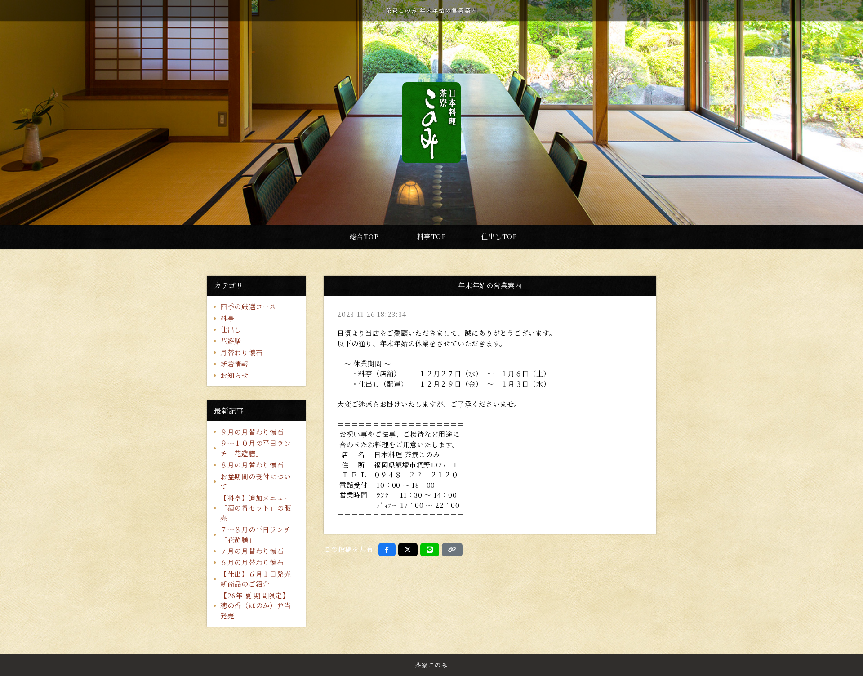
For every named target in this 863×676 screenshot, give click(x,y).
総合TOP (364, 236)
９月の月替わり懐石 (252, 431)
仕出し (230, 329)
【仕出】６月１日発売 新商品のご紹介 (259, 579)
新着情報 (234, 364)
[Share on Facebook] (387, 549)
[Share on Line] (430, 549)
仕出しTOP (499, 236)
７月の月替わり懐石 (252, 551)
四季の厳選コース (248, 306)
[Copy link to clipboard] (452, 549)
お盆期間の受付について (255, 481)
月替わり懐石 (241, 352)
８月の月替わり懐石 (252, 464)
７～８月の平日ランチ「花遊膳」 (255, 534)
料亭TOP (431, 236)
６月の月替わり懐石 (252, 562)
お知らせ (234, 375)
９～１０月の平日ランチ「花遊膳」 (255, 448)
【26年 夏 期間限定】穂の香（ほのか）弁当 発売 (255, 605)
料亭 (227, 318)
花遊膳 (230, 341)
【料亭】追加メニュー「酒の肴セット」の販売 (255, 508)
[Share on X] (408, 549)
